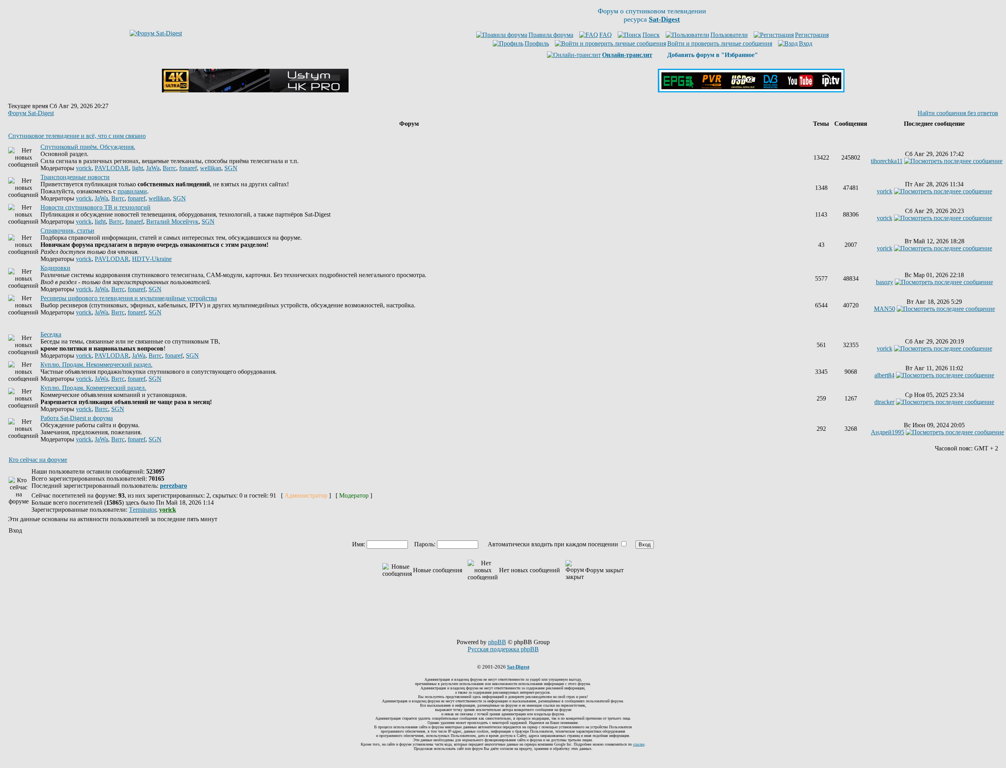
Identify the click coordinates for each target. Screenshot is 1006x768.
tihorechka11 (887, 161)
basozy (884, 282)
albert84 (884, 375)
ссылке (638, 744)
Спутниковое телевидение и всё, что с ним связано (77, 135)
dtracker (884, 402)
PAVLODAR (112, 168)
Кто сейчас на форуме (38, 459)
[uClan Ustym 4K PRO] (255, 90)
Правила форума (551, 34)
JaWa (153, 168)
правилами (132, 191)
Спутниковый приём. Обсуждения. (87, 146)
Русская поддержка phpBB (503, 649)
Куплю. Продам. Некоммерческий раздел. (96, 364)
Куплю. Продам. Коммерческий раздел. (93, 387)
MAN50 (884, 308)
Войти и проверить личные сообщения (719, 43)
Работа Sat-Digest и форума (76, 418)
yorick (84, 168)
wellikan (210, 168)
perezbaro (173, 485)
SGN (230, 168)
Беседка (50, 334)
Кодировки (55, 268)
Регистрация (812, 34)
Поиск (651, 34)
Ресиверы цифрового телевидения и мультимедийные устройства (128, 298)
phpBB (497, 642)
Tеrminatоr (142, 509)
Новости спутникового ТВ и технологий (95, 207)
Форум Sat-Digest (31, 113)
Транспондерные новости (75, 177)
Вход (805, 43)
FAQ (605, 34)
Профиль (537, 43)
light (137, 168)
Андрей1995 (887, 432)
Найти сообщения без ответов (958, 113)
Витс (169, 168)
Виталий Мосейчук (172, 221)
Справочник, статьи (67, 230)
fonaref (188, 168)
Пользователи (729, 34)
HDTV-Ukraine (152, 258)
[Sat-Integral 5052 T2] (751, 90)
